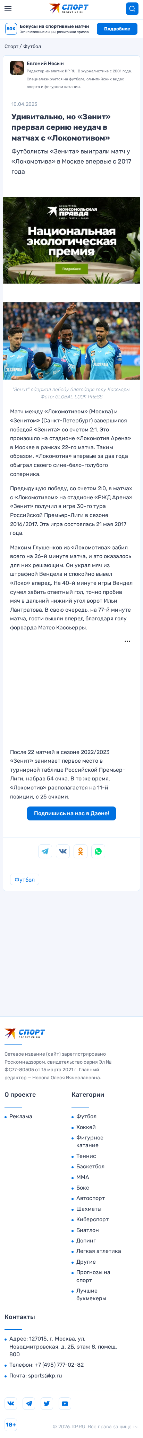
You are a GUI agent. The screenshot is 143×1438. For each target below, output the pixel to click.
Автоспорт (90, 1198)
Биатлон (87, 1230)
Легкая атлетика (98, 1251)
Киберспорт (92, 1219)
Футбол (32, 46)
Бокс (82, 1187)
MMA (82, 1177)
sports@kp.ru (45, 1375)
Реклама (20, 1116)
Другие (86, 1261)
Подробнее (117, 28)
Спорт (11, 46)
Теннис (86, 1156)
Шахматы (88, 1209)
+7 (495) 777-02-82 (59, 1364)
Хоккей (86, 1127)
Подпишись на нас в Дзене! (71, 813)
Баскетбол (90, 1166)
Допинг (86, 1240)
